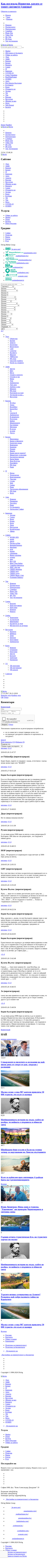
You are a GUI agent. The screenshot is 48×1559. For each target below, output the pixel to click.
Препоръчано (10, 29)
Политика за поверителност (16, 1345)
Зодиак (8, 91)
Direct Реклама (10, 223)
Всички (4, 1184)
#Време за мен (10, 101)
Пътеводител (10, 27)
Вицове (8, 97)
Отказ (6, 697)
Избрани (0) (20, 742)
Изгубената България (13, 83)
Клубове (8, 196)
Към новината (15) (8, 742)
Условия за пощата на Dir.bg (16, 1556)
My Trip (8, 37)
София (7, 233)
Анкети (8, 178)
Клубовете (9, 85)
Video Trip (9, 35)
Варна (7, 237)
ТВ (6, 93)
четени (3, 1039)
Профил (9, 125)
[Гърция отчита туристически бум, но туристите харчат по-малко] (15, 1231)
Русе (7, 241)
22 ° (2, 331)
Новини (9, 19)
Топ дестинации (11, 41)
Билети (8, 107)
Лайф (7, 59)
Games (7, 67)
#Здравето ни (10, 89)
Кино (7, 87)
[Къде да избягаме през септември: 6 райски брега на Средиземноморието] (15, 1171)
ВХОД (3, 740)
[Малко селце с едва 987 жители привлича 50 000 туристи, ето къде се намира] (15, 1086)
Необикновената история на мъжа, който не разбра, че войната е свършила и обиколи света (22, 1122)
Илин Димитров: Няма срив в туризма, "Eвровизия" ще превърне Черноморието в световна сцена (22, 1209)
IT (6, 69)
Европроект (9, 1341)
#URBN (8, 79)
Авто (7, 81)
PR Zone (8, 39)
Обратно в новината (8, 11)
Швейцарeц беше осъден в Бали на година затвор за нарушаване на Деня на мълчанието (23, 1151)
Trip (6, 95)
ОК (2, 697)
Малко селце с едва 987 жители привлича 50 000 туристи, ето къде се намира (22, 1093)
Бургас (7, 239)
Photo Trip (9, 33)
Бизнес (8, 63)
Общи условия (11, 1339)
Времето (8, 65)
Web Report (9, 105)
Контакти (9, 1337)
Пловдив (8, 235)
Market (7, 51)
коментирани (12, 1039)
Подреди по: (5, 744)
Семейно (8, 31)
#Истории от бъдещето (14, 53)
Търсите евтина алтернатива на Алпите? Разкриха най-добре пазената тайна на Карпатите (21, 1297)
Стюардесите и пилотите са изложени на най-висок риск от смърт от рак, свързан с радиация (23, 1064)
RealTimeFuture (11, 77)
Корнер (8, 61)
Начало (8, 15)
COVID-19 (9, 73)
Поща (3, 125)
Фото (7, 103)
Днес (7, 57)
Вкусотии (9, 99)
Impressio (8, 71)
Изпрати (4, 724)
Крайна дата (16, 695)
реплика (4, 748)
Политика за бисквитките (15, 1347)
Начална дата (6, 695)
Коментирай (5, 707)
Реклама (8, 1335)
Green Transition (11, 75)
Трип (8, 17)
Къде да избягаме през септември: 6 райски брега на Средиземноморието (22, 1178)
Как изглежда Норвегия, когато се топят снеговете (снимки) (21, 5)
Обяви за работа (11, 55)
